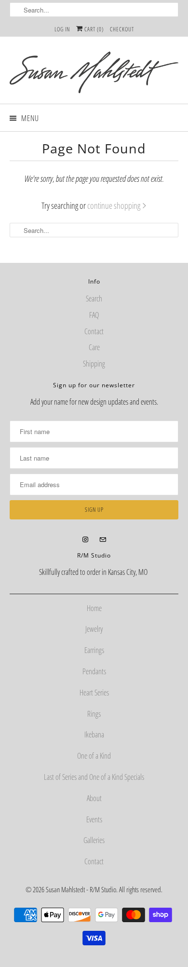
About (94, 798)
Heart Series (94, 692)
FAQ (94, 315)
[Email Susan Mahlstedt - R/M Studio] (102, 539)
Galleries (94, 840)
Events (94, 819)
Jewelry (94, 629)
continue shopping (114, 205)
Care (94, 347)
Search (94, 298)
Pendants (94, 671)
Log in (62, 29)
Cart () (93, 29)
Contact (94, 331)
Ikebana (94, 734)
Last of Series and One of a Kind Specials (94, 777)
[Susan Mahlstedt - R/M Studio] (94, 73)
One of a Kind (94, 755)
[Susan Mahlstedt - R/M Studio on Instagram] (85, 539)
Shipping (94, 363)
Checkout (122, 29)
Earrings (94, 650)
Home (94, 608)
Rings (94, 713)
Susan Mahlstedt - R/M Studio (81, 889)
